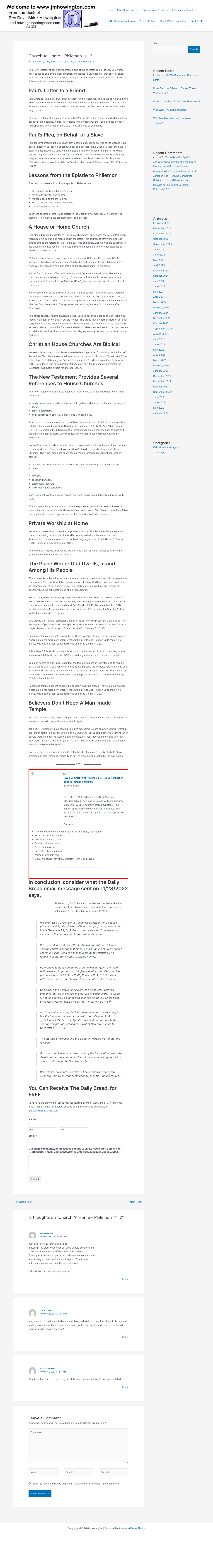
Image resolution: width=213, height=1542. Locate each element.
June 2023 (159, 344)
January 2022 (160, 413)
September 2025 (162, 244)
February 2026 (161, 223)
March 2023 (160, 360)
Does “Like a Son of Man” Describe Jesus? (176, 101)
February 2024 (161, 307)
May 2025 (158, 259)
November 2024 (162, 270)
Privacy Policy (147, 21)
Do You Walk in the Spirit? (175, 157)
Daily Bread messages (57, 61)
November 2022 (162, 381)
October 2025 (160, 238)
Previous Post (22, 1201)
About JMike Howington (173, 21)
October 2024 (161, 275)
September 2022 (162, 391)
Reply (125, 1279)
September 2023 (162, 328)
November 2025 (162, 233)
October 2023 (161, 323)
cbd (155, 157)
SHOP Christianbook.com (121, 21)
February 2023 (161, 365)
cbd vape (158, 161)
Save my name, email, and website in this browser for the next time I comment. (76, 1483)
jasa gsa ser (46, 1233)
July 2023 (158, 339)
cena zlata (45, 1310)
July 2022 (158, 397)
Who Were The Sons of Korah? (170, 109)
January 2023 (160, 370)
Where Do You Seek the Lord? (180, 170)
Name (33, 1119)
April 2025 (159, 265)
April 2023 (159, 355)
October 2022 (160, 386)
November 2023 (162, 317)
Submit (35, 1179)
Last (62, 1129)
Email (33, 1135)
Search (157, 43)
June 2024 (159, 286)
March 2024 (160, 302)
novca (156, 170)
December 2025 (162, 228)
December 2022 (162, 376)
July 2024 (158, 281)
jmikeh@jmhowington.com (43, 1110)
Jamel (156, 175)
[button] (136, 10)
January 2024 (160, 312)
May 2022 (158, 407)
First (31, 1129)
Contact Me (197, 21)
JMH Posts (159, 452)
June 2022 (159, 402)
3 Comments (36, 61)
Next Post (137, 1201)
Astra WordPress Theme (132, 1528)
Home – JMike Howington (121, 10)
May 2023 (158, 349)
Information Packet (182, 10)
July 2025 (158, 249)
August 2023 (160, 333)
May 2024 (158, 291)
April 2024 (159, 296)
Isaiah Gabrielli (48, 1369)
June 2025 (159, 254)
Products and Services (155, 10)
